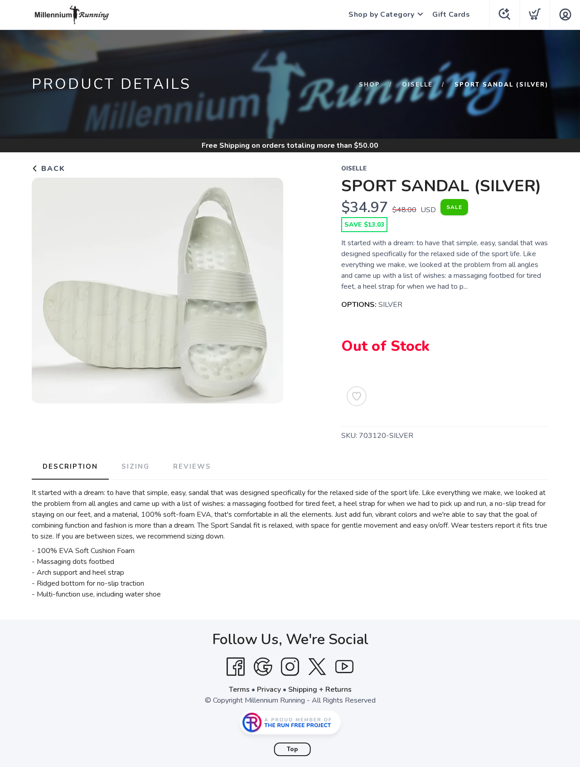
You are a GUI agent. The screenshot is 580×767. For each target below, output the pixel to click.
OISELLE (417, 85)
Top (292, 749)
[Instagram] (290, 666)
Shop (369, 85)
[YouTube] (344, 666)
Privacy (269, 689)
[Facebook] (235, 666)
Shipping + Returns (320, 689)
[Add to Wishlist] (357, 396)
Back (52, 169)
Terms (239, 689)
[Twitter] (317, 666)
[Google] (262, 666)
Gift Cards (451, 14)
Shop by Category (381, 14)
